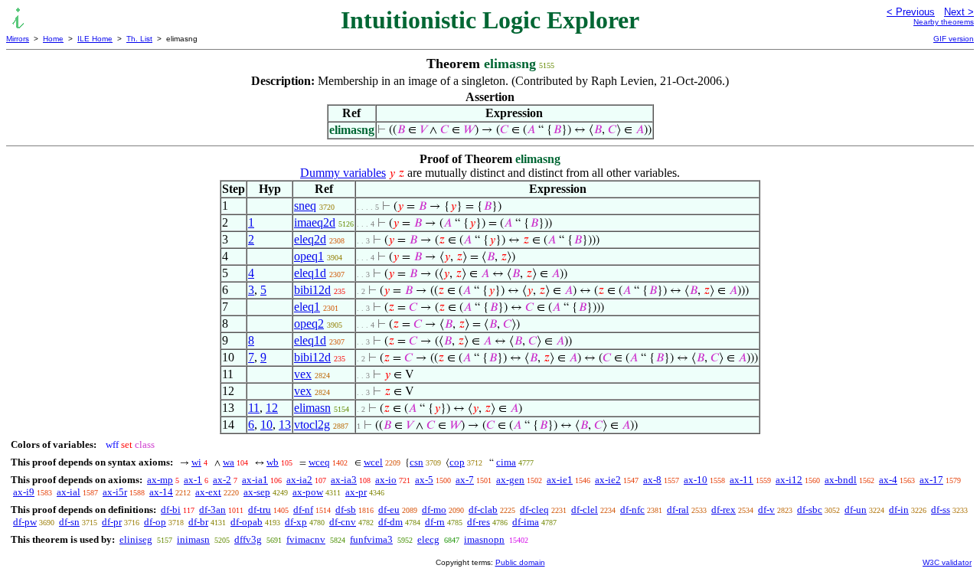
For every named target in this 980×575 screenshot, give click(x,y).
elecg (428, 539)
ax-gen (510, 479)
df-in (899, 509)
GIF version (953, 38)
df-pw (25, 522)
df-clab (483, 509)
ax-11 (741, 479)
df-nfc (632, 509)
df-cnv (342, 522)
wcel (373, 462)
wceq (319, 462)
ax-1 (193, 479)
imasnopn (484, 539)
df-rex (723, 509)
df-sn (69, 522)
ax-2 (222, 479)
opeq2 (309, 323)
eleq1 (307, 306)
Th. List (139, 38)
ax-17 (931, 479)
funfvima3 (371, 539)
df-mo (434, 509)
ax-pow (307, 492)
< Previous (911, 12)
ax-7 (465, 479)
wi (196, 462)
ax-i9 (23, 492)
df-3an (212, 509)
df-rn (435, 522)
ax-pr (356, 492)
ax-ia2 (299, 479)
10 (266, 424)
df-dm (390, 522)
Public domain (520, 562)
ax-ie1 (560, 479)
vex (303, 374)
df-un (855, 509)
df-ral (678, 509)
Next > (959, 12)
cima (506, 462)
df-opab (246, 522)
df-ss (940, 509)
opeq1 (309, 256)
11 (254, 407)
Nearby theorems (943, 22)
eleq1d (310, 272)
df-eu (389, 509)
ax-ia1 (255, 479)
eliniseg (135, 539)
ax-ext (208, 492)
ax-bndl (841, 479)
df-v (766, 509)
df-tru (259, 509)
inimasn (193, 539)
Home (53, 38)
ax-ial (68, 492)
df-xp (296, 522)
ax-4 (888, 479)
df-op (155, 522)
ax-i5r (115, 492)
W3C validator (947, 562)
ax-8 (652, 479)
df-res (478, 522)
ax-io (386, 479)
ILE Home (95, 38)
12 (272, 407)
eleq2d (310, 239)
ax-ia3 (344, 479)
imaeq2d (314, 222)
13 (285, 424)
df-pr (112, 522)
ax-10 (695, 479)
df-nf (303, 509)
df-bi (171, 509)
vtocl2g (312, 424)
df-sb (345, 509)
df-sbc (809, 509)
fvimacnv (305, 539)
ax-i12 (789, 479)
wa (228, 462)
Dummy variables (343, 172)
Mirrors (17, 38)
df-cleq (534, 509)
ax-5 (424, 479)
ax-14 (161, 492)
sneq (305, 205)
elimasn (312, 407)
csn (416, 462)
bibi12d (312, 289)
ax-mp (160, 479)
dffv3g (248, 539)
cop (457, 462)
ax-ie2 (608, 479)
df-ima (525, 522)
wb (272, 462)
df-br (198, 522)
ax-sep (256, 492)
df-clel (584, 509)
